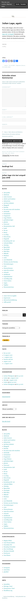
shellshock (7, 274)
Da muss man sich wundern (12, 209)
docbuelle (6, 211)
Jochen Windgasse (9, 376)
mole (5, 257)
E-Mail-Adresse (7, 117)
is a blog (6, 234)
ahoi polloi (7, 192)
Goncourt (6, 224)
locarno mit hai (8, 359)
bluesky (6, 207)
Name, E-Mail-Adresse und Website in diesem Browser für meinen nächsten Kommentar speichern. (12, 134)
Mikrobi (6, 253)
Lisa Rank (6, 249)
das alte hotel (6, 421)
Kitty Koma (7, 236)
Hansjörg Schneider (9, 547)
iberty (5, 232)
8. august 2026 (8, 355)
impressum (7, 298)
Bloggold (6, 205)
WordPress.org (8, 590)
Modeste (6, 255)
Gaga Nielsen (7, 218)
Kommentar (6, 87)
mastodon (7, 569)
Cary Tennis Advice (9, 542)
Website (4, 124)
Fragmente (7, 215)
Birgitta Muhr (8, 540)
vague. (5, 283)
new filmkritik (8, 260)
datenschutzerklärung (10, 300)
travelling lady (8, 278)
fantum (23, 65)
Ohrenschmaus (8, 268)
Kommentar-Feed (9, 588)
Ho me (6, 230)
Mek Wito (6, 251)
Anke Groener (8, 197)
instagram (7, 567)
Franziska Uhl (8, 545)
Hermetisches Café (9, 226)
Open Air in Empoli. (8, 34)
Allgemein (18, 65)
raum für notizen (9, 270)
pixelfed (6, 572)
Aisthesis (6, 194)
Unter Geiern (7, 281)
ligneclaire (7, 247)
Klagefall (6, 239)
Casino (6, 65)
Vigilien (6, 285)
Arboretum (7, 201)
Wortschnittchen (9, 287)
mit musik (4, 67)
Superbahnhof (8, 276)
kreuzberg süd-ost (9, 241)
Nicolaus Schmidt (9, 551)
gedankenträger (8, 220)
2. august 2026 (8, 363)
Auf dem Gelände (9, 203)
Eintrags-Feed (8, 586)
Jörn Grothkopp (8, 549)
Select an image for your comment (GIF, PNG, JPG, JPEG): (13, 152)
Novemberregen (8, 264)
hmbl (5, 228)
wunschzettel (6, 396)
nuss (5, 266)
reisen (9, 67)
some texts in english (10, 296)
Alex (5, 380)
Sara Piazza (7, 555)
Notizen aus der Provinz (11, 262)
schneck (6, 272)
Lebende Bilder (8, 243)
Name (4, 109)
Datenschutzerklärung (9, 596)
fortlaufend (7, 213)
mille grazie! (7, 302)
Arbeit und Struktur (9, 199)
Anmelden (7, 584)
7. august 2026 (8, 357)
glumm (6, 222)
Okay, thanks (21, 4)
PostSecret (7, 553)
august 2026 (7, 361)
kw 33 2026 (7, 353)
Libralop (6, 245)
